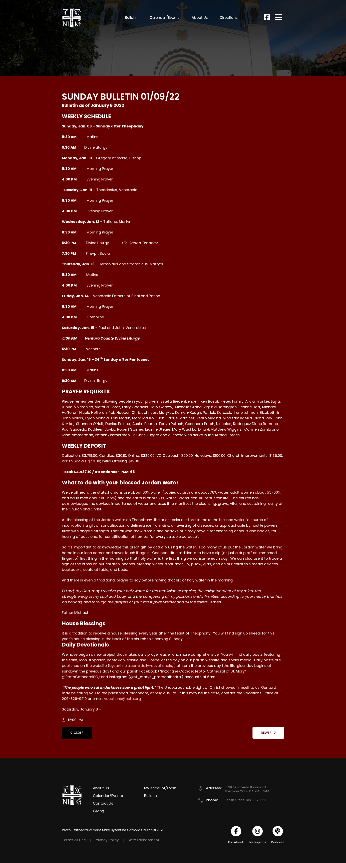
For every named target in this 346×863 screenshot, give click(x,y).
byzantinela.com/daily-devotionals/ (141, 665)
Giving (98, 810)
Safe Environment (143, 839)
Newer (266, 732)
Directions (229, 17)
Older (78, 732)
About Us (200, 17)
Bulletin (131, 17)
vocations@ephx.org (122, 698)
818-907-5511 (256, 800)
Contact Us (103, 803)
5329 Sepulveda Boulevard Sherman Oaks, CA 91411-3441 (247, 789)
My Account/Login (160, 788)
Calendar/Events (165, 17)
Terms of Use (74, 839)
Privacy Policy (107, 839)
